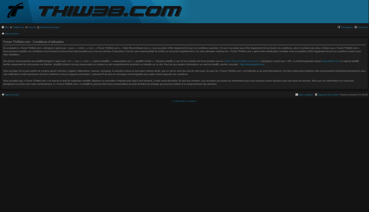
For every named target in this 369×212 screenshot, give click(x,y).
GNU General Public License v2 (242, 61)
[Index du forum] (18, 10)
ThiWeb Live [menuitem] (18, 27)
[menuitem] (5, 27)
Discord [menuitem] (32, 27)
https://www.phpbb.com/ (252, 64)
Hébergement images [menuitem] (50, 27)
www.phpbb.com (330, 61)
